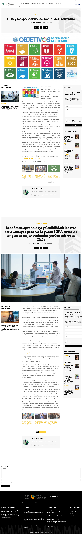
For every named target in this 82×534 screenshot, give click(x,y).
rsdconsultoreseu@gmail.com (31, 158)
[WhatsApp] (44, 27)
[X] (78, 1)
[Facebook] (75, 1)
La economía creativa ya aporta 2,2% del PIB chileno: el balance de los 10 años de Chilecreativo (68, 139)
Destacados (3, 103)
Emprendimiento (67, 154)
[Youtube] (80, 1)
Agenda (65, 143)
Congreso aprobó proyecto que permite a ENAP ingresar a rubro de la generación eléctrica (20, 206)
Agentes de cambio (50, 513)
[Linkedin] (46, 27)
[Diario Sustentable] (26, 192)
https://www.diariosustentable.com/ (37, 190)
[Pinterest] (41, 27)
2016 (36, 14)
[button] (19, 6)
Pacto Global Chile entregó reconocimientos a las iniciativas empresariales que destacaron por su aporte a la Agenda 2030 (40, 176)
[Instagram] (77, 1)
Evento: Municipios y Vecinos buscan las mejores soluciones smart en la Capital (61, 206)
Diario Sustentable (36, 22)
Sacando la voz (43, 14)
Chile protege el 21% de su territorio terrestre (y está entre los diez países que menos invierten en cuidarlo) (56, 511)
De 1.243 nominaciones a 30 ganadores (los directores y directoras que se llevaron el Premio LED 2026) (56, 517)
